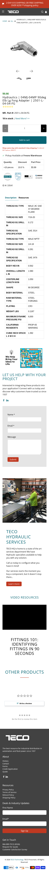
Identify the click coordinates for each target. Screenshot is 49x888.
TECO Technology (16, 859)
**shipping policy (30, 5)
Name (11, 414)
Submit (13, 459)
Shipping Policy (9, 797)
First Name (8, 807)
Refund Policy (8, 795)
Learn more (13, 584)
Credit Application (10, 769)
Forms (5, 766)
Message (12, 437)
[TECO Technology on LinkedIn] (7, 400)
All (12, 21)
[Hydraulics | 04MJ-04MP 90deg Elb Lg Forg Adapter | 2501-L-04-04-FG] (25, 48)
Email (11, 425)
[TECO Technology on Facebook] (4, 400)
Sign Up (24, 830)
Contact (6, 763)
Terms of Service (9, 792)
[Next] (31, 71)
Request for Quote (10, 847)
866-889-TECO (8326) (11, 844)
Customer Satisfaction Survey (15, 849)
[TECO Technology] (22, 12)
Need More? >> (22, 118)
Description (11, 197)
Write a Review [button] (25, 703)
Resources (24, 197)
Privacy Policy (8, 789)
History (5, 761)
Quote (5, 771)
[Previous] (17, 71)
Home (5, 21)
